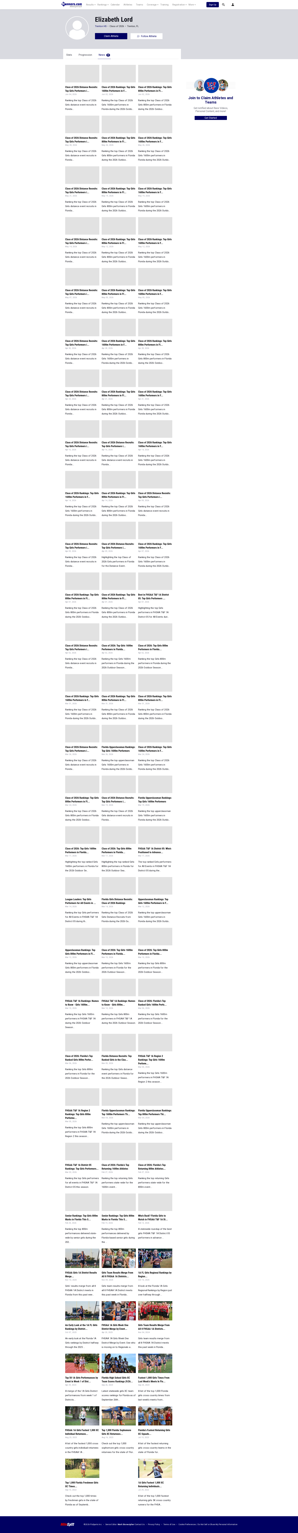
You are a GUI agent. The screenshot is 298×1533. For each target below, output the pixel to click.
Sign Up (212, 4)
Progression (85, 54)
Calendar (115, 4)
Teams (139, 4)
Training (164, 4)
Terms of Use (169, 1524)
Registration (178, 4)
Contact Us (140, 1524)
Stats (69, 54)
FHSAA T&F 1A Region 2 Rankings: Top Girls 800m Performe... (78, 1114)
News (104, 54)
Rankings (102, 4)
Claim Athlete (111, 36)
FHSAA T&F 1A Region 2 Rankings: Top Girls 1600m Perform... (151, 1060)
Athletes (128, 4)
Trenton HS (101, 26)
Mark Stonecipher (126, 1524)
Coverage (152, 4)
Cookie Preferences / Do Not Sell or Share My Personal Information (207, 1524)
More (191, 4)
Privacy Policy (154, 1524)
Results (90, 4)
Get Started (211, 117)
